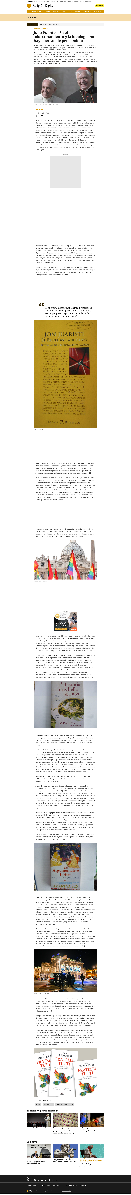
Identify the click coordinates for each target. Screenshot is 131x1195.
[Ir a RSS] (56, 1180)
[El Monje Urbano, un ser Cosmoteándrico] (39, 1151)
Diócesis (77, 11)
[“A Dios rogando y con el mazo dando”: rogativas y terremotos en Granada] (92, 1120)
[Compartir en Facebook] (36, 116)
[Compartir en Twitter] (39, 116)
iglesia (38, 1104)
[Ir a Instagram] (35, 1180)
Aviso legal (56, 1185)
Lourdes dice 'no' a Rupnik (66, 1)
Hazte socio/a (99, 5)
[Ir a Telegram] (53, 1180)
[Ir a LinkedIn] (39, 1180)
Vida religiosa (87, 11)
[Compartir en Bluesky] (42, 116)
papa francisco (48, 1104)
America (63, 11)
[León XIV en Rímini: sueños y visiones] (39, 1120)
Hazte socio (83, 1185)
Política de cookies (71, 1185)
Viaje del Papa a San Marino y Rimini (49, 24)
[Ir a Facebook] (28, 1180)
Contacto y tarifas (45, 1185)
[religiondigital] (32, 1191)
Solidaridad (97, 11)
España (48, 11)
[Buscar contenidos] (92, 6)
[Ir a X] (31, 1180)
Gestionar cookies (66, 1191)
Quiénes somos (31, 1185)
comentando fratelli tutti (64, 1104)
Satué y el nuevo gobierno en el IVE (83, 1)
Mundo (70, 11)
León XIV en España (37, 11)
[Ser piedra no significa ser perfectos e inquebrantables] (65, 1151)
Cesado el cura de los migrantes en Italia (48, 1)
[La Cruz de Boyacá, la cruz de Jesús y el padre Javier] (92, 1151)
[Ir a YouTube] (42, 1180)
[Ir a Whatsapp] (49, 1180)
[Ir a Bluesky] (46, 1180)
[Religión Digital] (40, 6)
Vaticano (55, 11)
